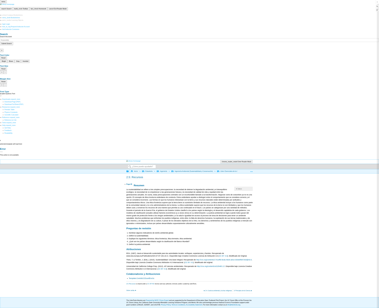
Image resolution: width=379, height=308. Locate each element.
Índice (240, 189)
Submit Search (6, 43)
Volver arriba (130, 290)
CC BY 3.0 (223, 256)
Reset (3, 58)
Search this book (6, 36)
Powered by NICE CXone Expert (157, 300)
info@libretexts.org (233, 305)
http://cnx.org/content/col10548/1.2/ (211, 266)
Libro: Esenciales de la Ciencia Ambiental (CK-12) (238, 171)
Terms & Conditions (178, 305)
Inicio (136, 171)
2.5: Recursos (130, 284)
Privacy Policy (166, 305)
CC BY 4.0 (189, 262)
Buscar (130, 166)
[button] (7, 130)
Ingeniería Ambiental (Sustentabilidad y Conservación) (193, 171)
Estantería (149, 171)
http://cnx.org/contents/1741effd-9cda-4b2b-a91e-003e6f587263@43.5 (224, 260)
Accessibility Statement (194, 305)
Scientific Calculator (11, 115)
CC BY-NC (151, 284)
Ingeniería (163, 171)
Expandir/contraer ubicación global (251, 170)
